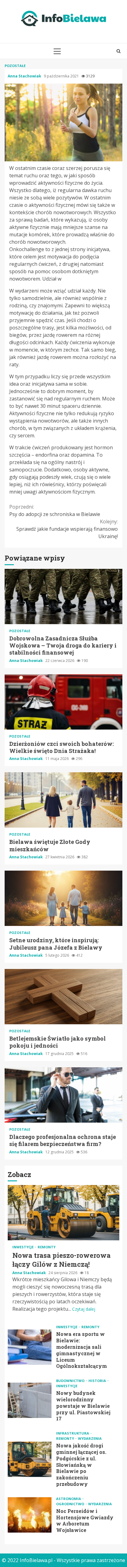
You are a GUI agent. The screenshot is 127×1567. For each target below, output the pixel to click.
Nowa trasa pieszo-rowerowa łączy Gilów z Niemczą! (63, 1212)
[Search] (118, 51)
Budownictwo (70, 1380)
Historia (97, 1380)
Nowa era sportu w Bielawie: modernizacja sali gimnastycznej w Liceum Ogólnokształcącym (29, 1347)
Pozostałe (15, 65)
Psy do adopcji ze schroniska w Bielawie (54, 510)
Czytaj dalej (83, 1309)
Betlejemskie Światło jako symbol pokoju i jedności (63, 996)
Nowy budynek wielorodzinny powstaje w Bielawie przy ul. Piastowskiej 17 (29, 1400)
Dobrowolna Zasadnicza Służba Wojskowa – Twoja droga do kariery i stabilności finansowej (63, 596)
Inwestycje (23, 1247)
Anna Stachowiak (25, 76)
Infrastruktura (73, 1433)
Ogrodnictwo (70, 1504)
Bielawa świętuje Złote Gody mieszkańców (63, 800)
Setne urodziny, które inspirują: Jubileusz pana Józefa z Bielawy (63, 898)
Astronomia (69, 1498)
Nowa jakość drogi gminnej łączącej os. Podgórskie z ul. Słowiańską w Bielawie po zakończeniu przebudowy (29, 1459)
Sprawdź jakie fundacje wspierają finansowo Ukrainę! (67, 529)
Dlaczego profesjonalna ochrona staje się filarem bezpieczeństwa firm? (63, 1095)
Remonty (46, 1247)
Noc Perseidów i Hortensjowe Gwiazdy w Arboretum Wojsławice (29, 1515)
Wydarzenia (90, 1438)
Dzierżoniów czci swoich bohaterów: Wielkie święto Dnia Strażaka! (63, 702)
